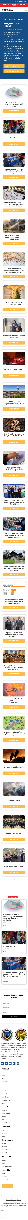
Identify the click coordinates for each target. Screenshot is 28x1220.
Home (5, 19)
